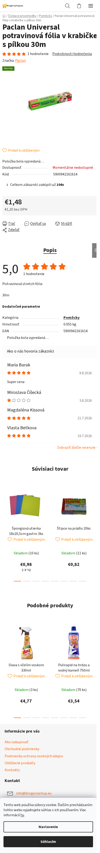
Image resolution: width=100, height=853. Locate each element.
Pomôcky (71, 317)
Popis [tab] (50, 250)
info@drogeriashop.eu (33, 793)
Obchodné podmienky (22, 749)
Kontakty (12, 770)
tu (22, 815)
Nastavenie (48, 826)
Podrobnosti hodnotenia (72, 53)
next (95, 508)
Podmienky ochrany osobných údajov (34, 756)
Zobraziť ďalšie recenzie (76, 447)
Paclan (20, 60)
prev (5, 508)
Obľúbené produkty (20, 763)
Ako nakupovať (16, 742)
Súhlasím (48, 841)
